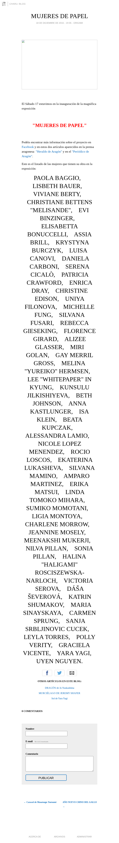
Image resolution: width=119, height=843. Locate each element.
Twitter (59, 673)
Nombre (30, 728)
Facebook (28, 147)
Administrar (84, 836)
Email (72, 673)
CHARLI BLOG (17, 4)
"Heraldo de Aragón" (49, 151)
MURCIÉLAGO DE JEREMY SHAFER (59, 693)
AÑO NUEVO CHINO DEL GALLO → (80, 804)
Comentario (32, 754)
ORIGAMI (78, 23)
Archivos (59, 836)
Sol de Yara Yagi (59, 698)
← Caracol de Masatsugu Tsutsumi (40, 802)
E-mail (37, 741)
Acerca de (35, 836)
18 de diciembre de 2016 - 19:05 (53, 23)
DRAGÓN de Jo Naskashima (59, 688)
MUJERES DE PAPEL (59, 16)
